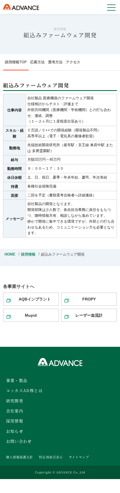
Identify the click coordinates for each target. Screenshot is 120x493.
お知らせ (14, 431)
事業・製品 (17, 380)
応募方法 (37, 62)
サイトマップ (79, 457)
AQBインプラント (35, 299)
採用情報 (28, 254)
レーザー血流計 (89, 315)
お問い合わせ (19, 441)
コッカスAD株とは (24, 390)
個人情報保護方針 (19, 457)
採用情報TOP (16, 62)
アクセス (73, 62)
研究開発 (14, 400)
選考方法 (55, 62)
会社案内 (14, 410)
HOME (9, 254)
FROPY (89, 299)
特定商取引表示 (51, 457)
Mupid (31, 315)
